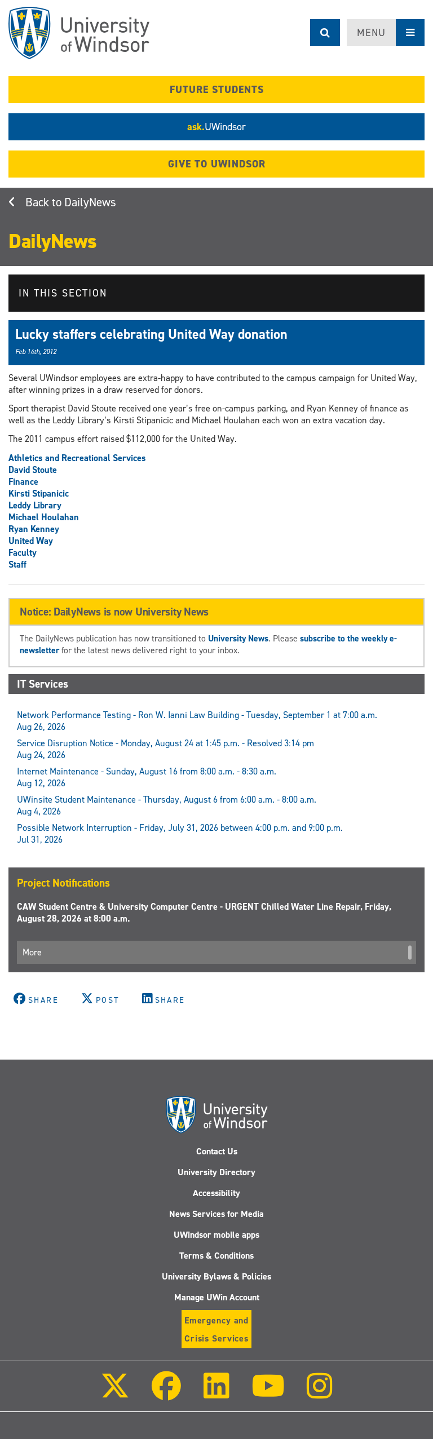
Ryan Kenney (33, 529)
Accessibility (216, 1193)
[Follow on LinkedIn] (216, 1394)
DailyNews (90, 202)
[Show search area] (325, 32)
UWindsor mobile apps (216, 1235)
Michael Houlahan (43, 517)
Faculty (22, 553)
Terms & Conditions (216, 1255)
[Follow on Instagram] (320, 1394)
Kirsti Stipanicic (38, 493)
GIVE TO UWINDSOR (217, 164)
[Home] (78, 33)
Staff (17, 564)
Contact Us (216, 1151)
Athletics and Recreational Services (77, 458)
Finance (23, 482)
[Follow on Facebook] (166, 1394)
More (32, 952)
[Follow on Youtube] (268, 1394)
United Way (30, 541)
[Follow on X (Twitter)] (115, 1394)
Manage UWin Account (216, 1297)
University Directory (216, 1172)
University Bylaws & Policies (216, 1276)
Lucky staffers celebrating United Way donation (151, 334)
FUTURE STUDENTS (217, 89)
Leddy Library (34, 505)
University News (238, 638)
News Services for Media (216, 1214)
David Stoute (32, 470)
